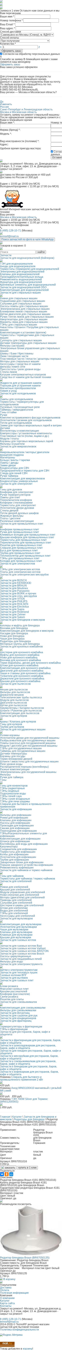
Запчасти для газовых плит (16, 980)
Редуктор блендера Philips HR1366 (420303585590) (21, 1211)
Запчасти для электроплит (16, 483)
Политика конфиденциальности (19, 1329)
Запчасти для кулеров (13, 715)
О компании (7, 1298)
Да (1, 101)
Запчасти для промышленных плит (21, 523)
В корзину (9, 1234)
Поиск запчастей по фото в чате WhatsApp (27, 239)
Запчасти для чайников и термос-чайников (26, 870)
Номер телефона (11, 20)
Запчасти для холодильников (18, 393)
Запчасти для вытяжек (14, 977)
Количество (8, 43)
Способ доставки (10, 31)
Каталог (5, 1300)
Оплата (4, 1290)
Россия (4, 106)
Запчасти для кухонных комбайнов (21, 646)
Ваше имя (7, 16)
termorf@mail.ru (9, 236)
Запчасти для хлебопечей (16, 881)
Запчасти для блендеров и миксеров (22, 619)
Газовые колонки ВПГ (13, 975)
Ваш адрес (7, 28)
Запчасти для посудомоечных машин (22, 729)
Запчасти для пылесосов (15, 683)
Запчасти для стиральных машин (20, 292)
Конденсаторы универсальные (19, 481)
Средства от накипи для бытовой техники (25, 377)
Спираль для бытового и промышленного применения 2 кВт (21, 1078)
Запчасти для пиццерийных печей (21, 958)
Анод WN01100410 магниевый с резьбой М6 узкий (30, 1089)
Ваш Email (7, 24)
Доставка (5, 1287)
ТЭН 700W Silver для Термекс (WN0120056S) (24, 1100)
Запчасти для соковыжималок (18, 1002)
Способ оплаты (9, 37)
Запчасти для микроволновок (18, 446)
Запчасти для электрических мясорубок (24, 574)
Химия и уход (8, 390)
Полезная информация (14, 1292)
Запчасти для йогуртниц (15, 1013)
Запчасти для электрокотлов (17, 563)
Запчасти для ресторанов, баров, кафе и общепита (25, 1033)
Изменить (6, 104)
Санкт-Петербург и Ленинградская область (26, 109)
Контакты (5, 1306)
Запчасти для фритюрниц (15, 1020)
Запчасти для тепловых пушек (18, 972)
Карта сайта (7, 1303)
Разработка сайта (11, 1332)
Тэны (3, 779)
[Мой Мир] (11, 1174)
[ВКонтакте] (2, 1174)
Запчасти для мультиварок (16, 918)
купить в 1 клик (27, 1167)
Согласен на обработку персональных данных (31, 54)
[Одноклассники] (7, 1174)
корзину (27, 1348)
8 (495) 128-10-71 (10, 230)
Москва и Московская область (18, 112)
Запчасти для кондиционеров (18, 1018)
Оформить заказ (11, 50)
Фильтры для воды (11, 961)
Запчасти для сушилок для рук (18, 1015)
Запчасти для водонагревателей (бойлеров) (27, 258)
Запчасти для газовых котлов (18, 940)
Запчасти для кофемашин (16, 809)
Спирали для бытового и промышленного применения (25, 805)
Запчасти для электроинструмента (21, 964)
